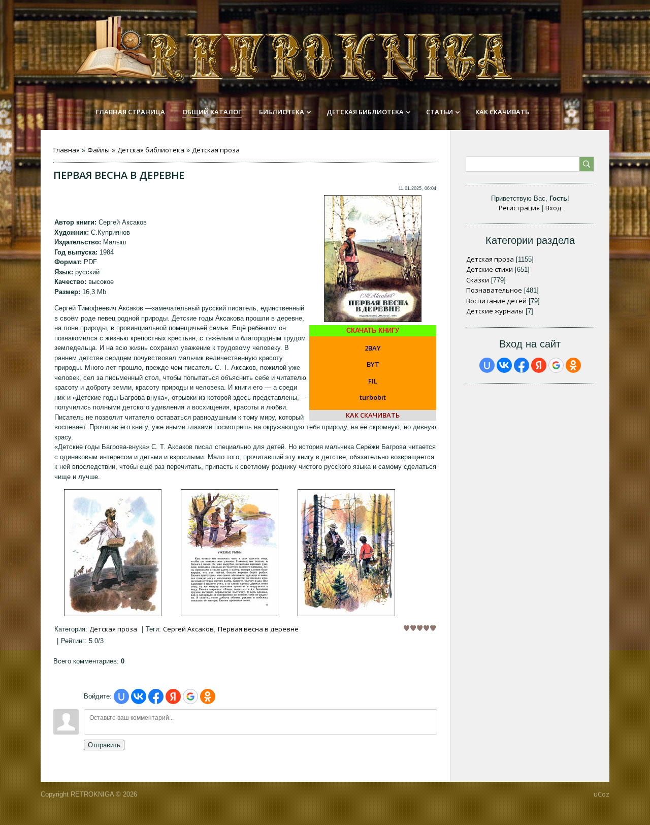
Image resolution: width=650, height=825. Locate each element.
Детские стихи (489, 269)
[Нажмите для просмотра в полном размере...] (112, 613)
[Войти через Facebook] (156, 696)
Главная (66, 149)
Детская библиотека (150, 149)
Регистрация (519, 207)
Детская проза (216, 149)
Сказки (477, 279)
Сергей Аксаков (188, 628)
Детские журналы (495, 310)
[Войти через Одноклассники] (207, 696)
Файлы (98, 149)
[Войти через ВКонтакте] (138, 696)
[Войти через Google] (190, 696)
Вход (553, 207)
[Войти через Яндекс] (173, 696)
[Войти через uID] (121, 696)
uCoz (601, 794)
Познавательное (494, 290)
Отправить (104, 745)
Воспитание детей (496, 300)
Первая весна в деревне (258, 628)
